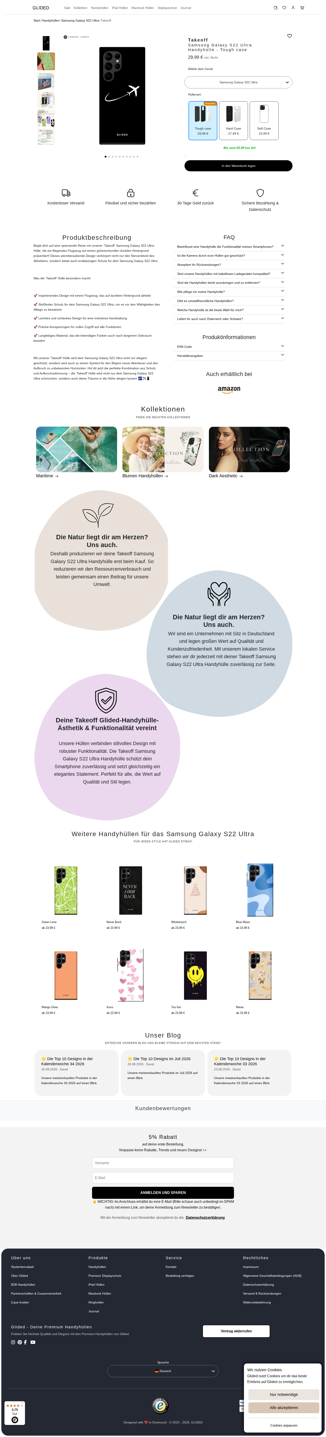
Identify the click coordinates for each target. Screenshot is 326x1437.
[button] (105, 157)
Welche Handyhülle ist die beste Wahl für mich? (210, 310)
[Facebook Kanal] (26, 1343)
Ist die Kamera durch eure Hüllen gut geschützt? (211, 255)
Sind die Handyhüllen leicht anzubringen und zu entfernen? (218, 282)
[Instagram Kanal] (14, 1343)
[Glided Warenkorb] (302, 9)
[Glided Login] (293, 9)
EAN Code (184, 346)
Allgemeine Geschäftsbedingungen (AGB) (272, 1275)
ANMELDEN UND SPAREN (163, 1193)
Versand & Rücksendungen (262, 1293)
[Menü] (22, 1404)
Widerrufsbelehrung (257, 1302)
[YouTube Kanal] (33, 1343)
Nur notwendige (284, 1394)
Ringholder (96, 1302)
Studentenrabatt (22, 1267)
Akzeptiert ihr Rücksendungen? (199, 264)
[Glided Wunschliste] (275, 9)
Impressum (251, 1267)
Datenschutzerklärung (205, 1217)
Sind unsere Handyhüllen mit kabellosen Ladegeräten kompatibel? (223, 274)
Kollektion (80, 8)
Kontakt (171, 1267)
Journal (186, 8)
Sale (67, 8)
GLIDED (41, 7)
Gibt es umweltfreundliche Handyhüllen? (205, 301)
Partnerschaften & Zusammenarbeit (36, 1293)
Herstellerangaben (190, 356)
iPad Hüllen (120, 8)
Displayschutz (167, 8)
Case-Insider (20, 1302)
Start (36, 20)
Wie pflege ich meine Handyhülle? (201, 292)
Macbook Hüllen (143, 8)
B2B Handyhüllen (23, 1284)
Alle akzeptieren (284, 1407)
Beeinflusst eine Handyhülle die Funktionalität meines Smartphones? (225, 246)
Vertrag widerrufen (236, 1331)
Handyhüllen (99, 8)
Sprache (163, 1362)
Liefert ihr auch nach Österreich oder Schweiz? (210, 319)
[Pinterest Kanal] (20, 1343)
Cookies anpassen (283, 1425)
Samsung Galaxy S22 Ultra (80, 20)
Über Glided (19, 1275)
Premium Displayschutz (104, 1275)
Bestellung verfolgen (180, 1275)
